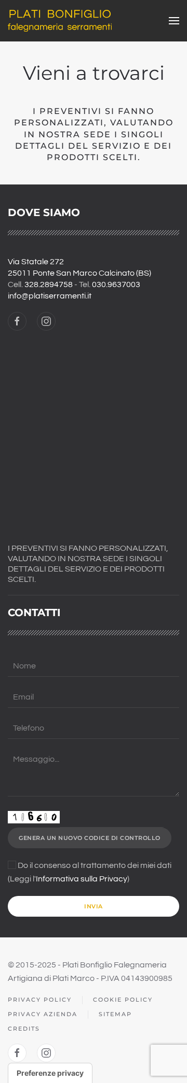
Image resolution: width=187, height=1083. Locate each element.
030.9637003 (116, 284)
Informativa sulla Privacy (81, 879)
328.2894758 (48, 284)
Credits (24, 1028)
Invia (93, 906)
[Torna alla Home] (60, 20)
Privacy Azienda (42, 1014)
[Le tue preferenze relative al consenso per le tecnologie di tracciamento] (50, 1073)
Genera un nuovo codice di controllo (90, 838)
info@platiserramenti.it (49, 296)
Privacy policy (40, 999)
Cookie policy (123, 999)
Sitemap (115, 1014)
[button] (174, 20)
